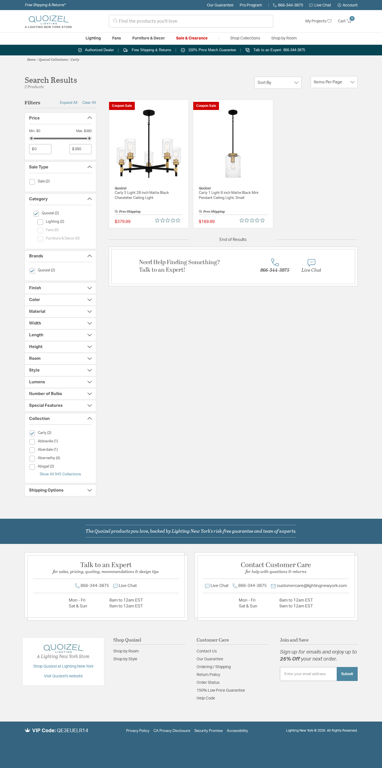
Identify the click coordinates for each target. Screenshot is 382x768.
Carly (75, 59)
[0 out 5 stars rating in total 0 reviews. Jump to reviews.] (169, 220)
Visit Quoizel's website (63, 676)
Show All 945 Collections (60, 474)
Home (31, 59)
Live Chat (322, 5)
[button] (348, 5)
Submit (347, 674)
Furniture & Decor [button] (148, 38)
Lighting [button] (93, 38)
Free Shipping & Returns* (45, 5)
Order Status (208, 683)
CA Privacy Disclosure (172, 731)
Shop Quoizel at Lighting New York (63, 666)
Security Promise (208, 731)
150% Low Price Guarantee (221, 690)
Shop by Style (125, 659)
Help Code (206, 698)
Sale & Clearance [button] (191, 38)
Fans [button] (116, 38)
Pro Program (251, 5)
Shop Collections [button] (245, 38)
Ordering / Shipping (214, 667)
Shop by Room (126, 651)
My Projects (316, 21)
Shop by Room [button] (284, 38)
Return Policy (208, 675)
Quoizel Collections (53, 59)
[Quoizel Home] (48, 21)
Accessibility (237, 731)
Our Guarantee (220, 5)
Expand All (68, 103)
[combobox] (191, 21)
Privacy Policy (137, 731)
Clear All (89, 103)
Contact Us (207, 651)
